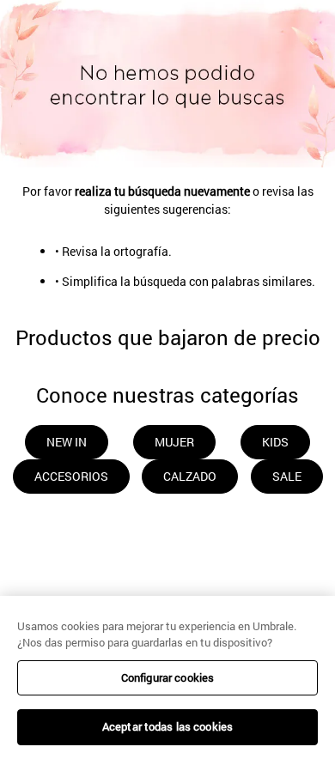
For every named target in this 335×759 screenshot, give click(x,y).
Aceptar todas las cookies (167, 726)
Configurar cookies (167, 677)
